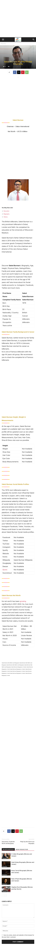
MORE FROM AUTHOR (22, 849)
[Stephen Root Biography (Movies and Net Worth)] (6, 889)
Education (6, 211)
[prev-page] (3, 895)
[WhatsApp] (27, 72)
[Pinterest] (23, 72)
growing (23, 601)
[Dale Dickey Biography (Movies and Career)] (6, 864)
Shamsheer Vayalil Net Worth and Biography (8, 842)
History (6, 217)
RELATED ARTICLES (8, 849)
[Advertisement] (18, 18)
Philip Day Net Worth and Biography (27, 842)
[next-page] (6, 895)
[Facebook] (15, 72)
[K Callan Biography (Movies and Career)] (6, 856)
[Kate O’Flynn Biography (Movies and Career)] (6, 881)
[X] (19, 72)
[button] (3, 39)
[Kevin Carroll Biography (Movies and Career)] (6, 873)
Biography (3, 43)
